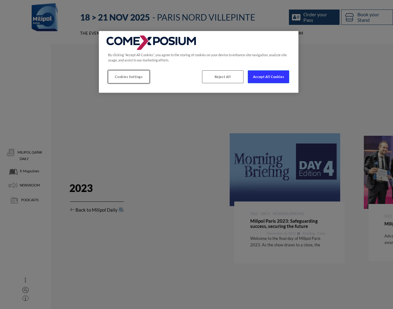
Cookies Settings (128, 77)
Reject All (223, 77)
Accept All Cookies (268, 77)
